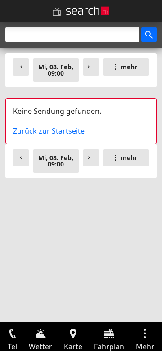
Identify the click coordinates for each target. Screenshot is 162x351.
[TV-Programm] (57, 12)
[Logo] (87, 10)
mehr (129, 67)
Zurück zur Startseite (49, 131)
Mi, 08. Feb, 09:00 (55, 70)
